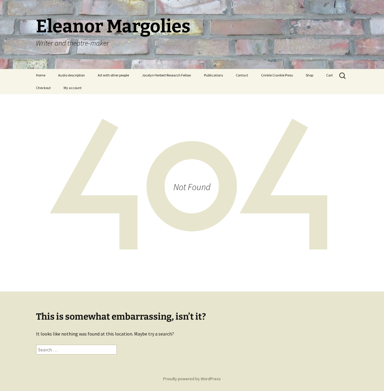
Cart (329, 75)
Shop (309, 75)
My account (73, 87)
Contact (242, 75)
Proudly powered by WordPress (192, 378)
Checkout (43, 87)
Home (40, 75)
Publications (213, 75)
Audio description (71, 75)
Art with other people (113, 75)
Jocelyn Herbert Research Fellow (166, 75)
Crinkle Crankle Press (277, 75)
